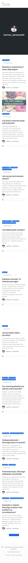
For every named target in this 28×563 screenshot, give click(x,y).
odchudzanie (14, 167)
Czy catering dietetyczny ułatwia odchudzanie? (13, 387)
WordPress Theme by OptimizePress (14, 555)
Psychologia (16, 221)
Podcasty (5, 326)
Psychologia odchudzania (9, 223)
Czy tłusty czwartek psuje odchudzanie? (13, 122)
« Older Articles (14, 535)
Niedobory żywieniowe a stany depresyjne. (13, 68)
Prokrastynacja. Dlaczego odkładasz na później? (13, 472)
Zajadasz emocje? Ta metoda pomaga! (11, 280)
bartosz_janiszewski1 (14, 35)
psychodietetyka (7, 169)
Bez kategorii (6, 60)
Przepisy (5, 272)
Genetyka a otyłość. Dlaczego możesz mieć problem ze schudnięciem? (12, 509)
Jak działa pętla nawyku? (13, 230)
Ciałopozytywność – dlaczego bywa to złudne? (13, 441)
